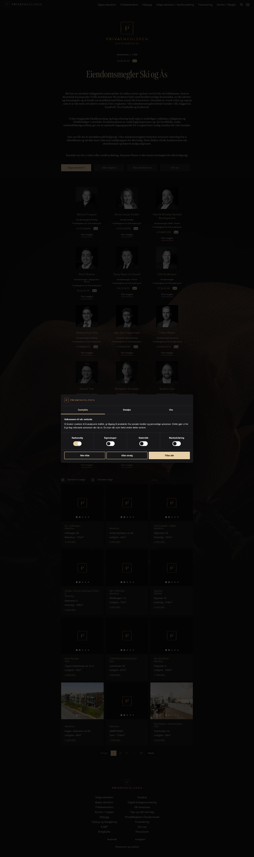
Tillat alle (169, 455)
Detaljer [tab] (127, 410)
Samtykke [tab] (83, 410)
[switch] (110, 443)
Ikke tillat (84, 455)
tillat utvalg (127, 455)
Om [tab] (171, 410)
